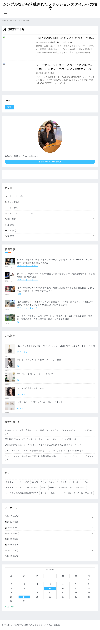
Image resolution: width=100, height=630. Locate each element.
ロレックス (24, 482)
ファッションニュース (20, 213)
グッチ (44, 487)
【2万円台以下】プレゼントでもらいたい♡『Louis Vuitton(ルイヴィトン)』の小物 (56, 346)
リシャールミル (65, 487)
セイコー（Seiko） (49, 493)
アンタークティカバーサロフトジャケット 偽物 (39, 360)
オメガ (62, 493)
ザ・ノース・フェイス (83, 493)
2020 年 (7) (12, 550)
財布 (11, 230)
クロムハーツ (80, 487)
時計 (11, 219)
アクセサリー (15, 196)
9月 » (12, 606)
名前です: (9, 156)
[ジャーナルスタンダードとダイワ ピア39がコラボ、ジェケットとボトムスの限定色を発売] (4, 64)
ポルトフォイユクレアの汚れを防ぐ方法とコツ (26, 450)
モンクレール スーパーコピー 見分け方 (35, 374)
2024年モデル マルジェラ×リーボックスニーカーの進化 (31, 439)
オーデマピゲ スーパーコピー (68, 42)
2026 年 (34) (13, 516)
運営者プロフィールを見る (50, 161)
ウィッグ (13, 202)
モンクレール (37, 482)
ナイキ (64, 482)
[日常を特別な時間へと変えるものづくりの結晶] (4, 37)
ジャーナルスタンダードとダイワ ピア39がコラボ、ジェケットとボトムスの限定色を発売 (64, 66)
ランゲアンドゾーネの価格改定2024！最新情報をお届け (31, 456)
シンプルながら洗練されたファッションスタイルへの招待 (50, 6)
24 (24, 597)
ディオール (73, 482)
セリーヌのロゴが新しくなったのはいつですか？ (40, 402)
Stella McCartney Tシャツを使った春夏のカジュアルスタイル (34, 445)
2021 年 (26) (13, 545)
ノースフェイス (52, 482)
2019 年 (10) (13, 556)
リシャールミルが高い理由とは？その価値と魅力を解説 (31, 430)
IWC (69, 493)
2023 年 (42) (13, 533)
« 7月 (7, 606)
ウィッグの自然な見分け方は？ (31, 388)
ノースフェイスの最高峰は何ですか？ (22, 493)
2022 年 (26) (13, 539)
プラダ (18, 487)
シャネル (84, 482)
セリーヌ (35, 487)
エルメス (9, 487)
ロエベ (26, 487)
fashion (52, 487)
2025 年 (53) (13, 522)
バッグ (12, 208)
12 (50, 588)
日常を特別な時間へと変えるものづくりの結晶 (65, 38)
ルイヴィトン (11, 482)
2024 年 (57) (13, 527)
